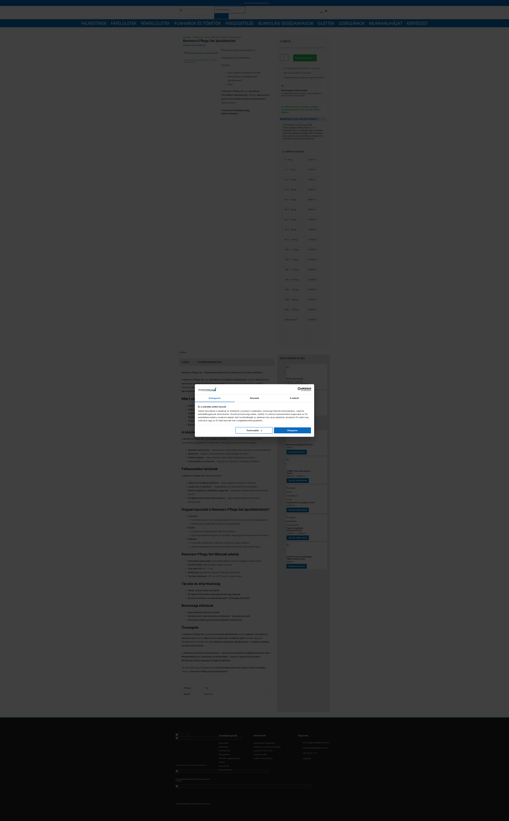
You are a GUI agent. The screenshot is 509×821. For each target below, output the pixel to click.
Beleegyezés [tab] (215, 398)
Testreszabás (253, 430)
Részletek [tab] (254, 398)
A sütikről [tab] (294, 398)
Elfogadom (292, 430)
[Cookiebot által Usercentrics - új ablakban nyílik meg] (299, 389)
